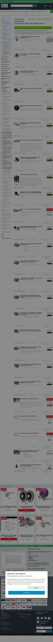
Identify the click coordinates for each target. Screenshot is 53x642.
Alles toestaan (26, 592)
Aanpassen (36, 588)
